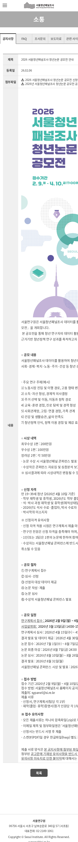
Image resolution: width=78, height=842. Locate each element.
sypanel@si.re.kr (43, 692)
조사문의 (40, 38)
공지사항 (8, 38)
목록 (39, 772)
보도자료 (56, 38)
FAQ (24, 38)
